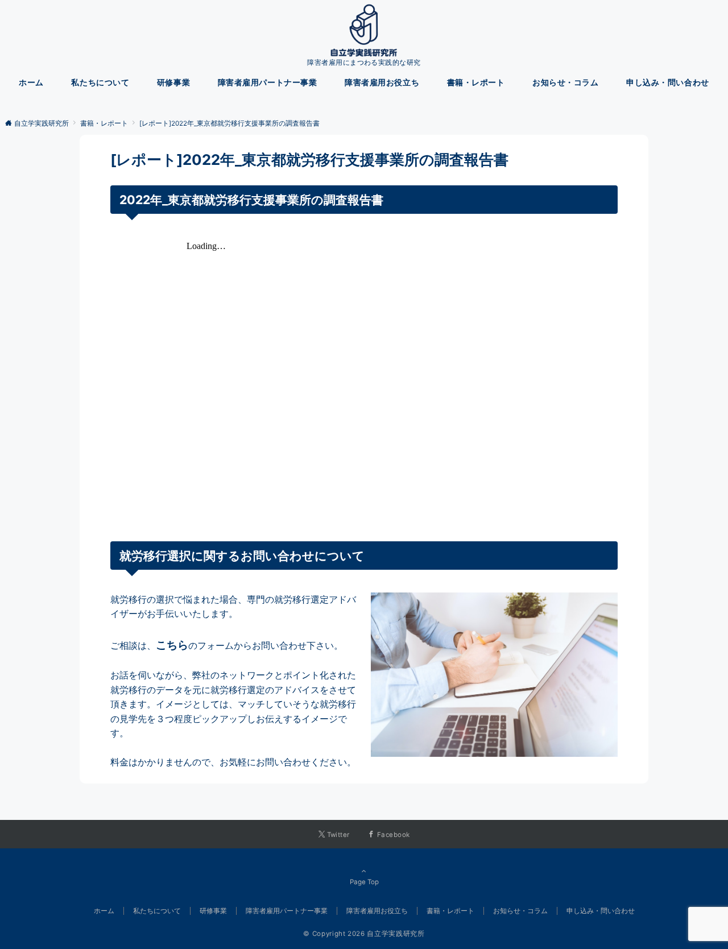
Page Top (364, 882)
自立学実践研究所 (395, 934)
